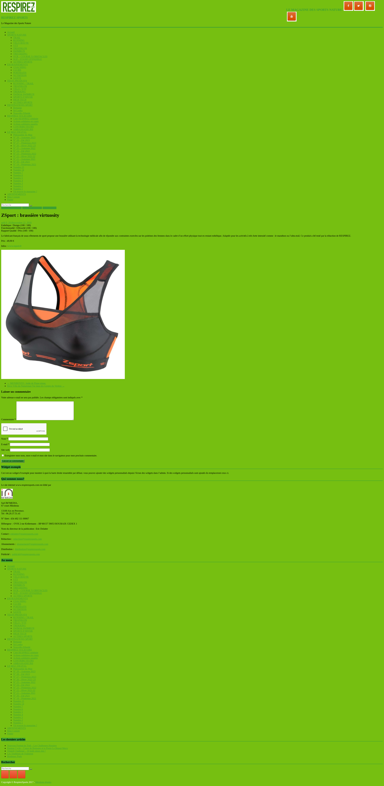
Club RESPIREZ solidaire (25, 118)
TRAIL (16, 37)
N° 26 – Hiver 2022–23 (24, 145)
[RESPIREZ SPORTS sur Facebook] (5, 774)
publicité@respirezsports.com (26, 554)
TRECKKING (20, 54)
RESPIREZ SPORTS (14, 17)
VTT (15, 45)
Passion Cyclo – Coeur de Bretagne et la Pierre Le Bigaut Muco (37, 748)
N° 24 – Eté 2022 (21, 151)
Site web (5, 450)
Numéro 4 (18, 180)
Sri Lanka (17, 110)
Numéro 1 (18, 189)
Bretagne (17, 108)
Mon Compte (13, 197)
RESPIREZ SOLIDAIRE (19, 116)
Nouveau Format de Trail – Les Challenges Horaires (32, 745)
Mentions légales (43, 782)
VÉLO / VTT (19, 89)
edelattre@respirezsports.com (24, 534)
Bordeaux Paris (14, 756)
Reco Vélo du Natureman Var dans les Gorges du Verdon (35, 386)
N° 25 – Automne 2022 (24, 148)
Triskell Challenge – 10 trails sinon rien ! (26, 751)
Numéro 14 (18, 170)
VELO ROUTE (21, 43)
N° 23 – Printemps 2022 (24, 153)
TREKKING (19, 91)
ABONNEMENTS (16, 194)
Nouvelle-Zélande (21, 113)
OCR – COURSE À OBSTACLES (30, 56)
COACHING (19, 67)
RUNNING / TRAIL (23, 83)
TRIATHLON (20, 48)
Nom (4, 438)
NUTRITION (20, 75)
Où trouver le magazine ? (25, 191)
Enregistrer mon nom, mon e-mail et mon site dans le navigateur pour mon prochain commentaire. (51, 455)
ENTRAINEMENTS (17, 64)
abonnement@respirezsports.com (32, 544)
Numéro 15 (18, 167)
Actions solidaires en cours (26, 121)
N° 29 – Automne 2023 (24, 137)
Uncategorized (49, 208)
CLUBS (17, 70)
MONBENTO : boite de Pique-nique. (26, 383)
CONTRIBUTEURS (23, 126)
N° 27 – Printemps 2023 (24, 143)
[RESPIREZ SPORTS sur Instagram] (13, 774)
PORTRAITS (19, 72)
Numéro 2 (18, 186)
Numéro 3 (18, 183)
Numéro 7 (18, 172)
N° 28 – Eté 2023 (21, 140)
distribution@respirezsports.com (30, 549)
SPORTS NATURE (16, 35)
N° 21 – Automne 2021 (24, 159)
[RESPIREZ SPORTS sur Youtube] (21, 774)
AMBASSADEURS (23, 129)
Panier (10, 199)
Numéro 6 (18, 175)
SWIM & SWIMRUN (23, 94)
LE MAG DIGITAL (17, 132)
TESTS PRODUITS (17, 81)
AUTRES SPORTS (22, 62)
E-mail (5, 444)
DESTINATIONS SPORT (20, 105)
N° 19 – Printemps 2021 (24, 164)
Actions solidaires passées (25, 124)
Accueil (11, 32)
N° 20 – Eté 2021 (21, 162)
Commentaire (8, 419)
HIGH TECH (19, 99)
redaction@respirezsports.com (27, 539)
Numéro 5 (18, 178)
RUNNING (19, 40)
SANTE (17, 78)
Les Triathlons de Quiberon (20, 753)
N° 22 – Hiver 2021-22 (24, 156)
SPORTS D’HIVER (23, 97)
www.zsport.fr (14, 246)
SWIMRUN (19, 51)
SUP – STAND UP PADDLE (27, 59)
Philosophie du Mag (22, 135)
